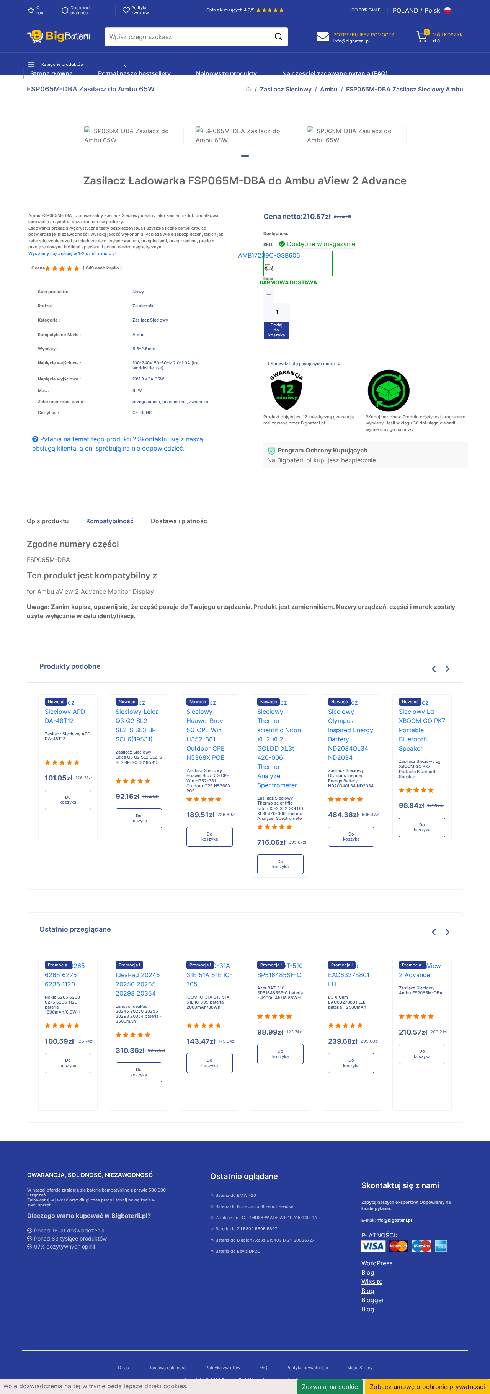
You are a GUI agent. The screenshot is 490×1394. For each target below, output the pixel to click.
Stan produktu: (53, 291)
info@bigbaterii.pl (394, 1220)
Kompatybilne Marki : (59, 334)
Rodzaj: (45, 306)
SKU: (268, 244)
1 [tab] (245, 156)
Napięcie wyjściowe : (59, 379)
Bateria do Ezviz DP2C (237, 1251)
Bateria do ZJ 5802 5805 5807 (245, 1228)
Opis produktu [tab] (48, 521)
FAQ (263, 1367)
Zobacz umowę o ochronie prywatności (427, 1387)
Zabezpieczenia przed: (61, 401)
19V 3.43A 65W (148, 379)
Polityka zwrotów (223, 1367)
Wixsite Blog (371, 1286)
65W (137, 390)
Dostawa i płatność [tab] (179, 521)
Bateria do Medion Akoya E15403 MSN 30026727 (264, 1240)
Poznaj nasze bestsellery (134, 73)
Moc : (43, 390)
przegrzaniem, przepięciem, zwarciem (170, 401)
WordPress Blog (376, 1267)
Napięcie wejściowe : (59, 363)
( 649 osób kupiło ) (102, 268)
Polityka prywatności (307, 1367)
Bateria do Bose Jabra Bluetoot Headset (254, 1206)
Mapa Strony (359, 1367)
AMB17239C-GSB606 (269, 255)
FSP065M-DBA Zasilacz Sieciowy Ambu (404, 89)
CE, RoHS (142, 412)
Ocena (38, 268)
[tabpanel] (133, 135)
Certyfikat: (48, 412)
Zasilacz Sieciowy (286, 89)
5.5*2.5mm (143, 348)
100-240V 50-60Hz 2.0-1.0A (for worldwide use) (165, 366)
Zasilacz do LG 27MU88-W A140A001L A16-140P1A (265, 1217)
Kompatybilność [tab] (110, 521)
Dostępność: (276, 233)
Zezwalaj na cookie (330, 1387)
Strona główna (51, 73)
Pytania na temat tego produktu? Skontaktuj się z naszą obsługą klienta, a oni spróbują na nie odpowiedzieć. (117, 443)
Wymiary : (48, 348)
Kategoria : (49, 320)
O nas (123, 1367)
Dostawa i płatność (167, 1367)
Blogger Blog (372, 1304)
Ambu (329, 89)
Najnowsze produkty (226, 73)
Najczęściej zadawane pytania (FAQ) (335, 73)
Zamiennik (143, 306)
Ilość (268, 278)
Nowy (138, 291)
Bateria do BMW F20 (235, 1195)
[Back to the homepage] (248, 89)
